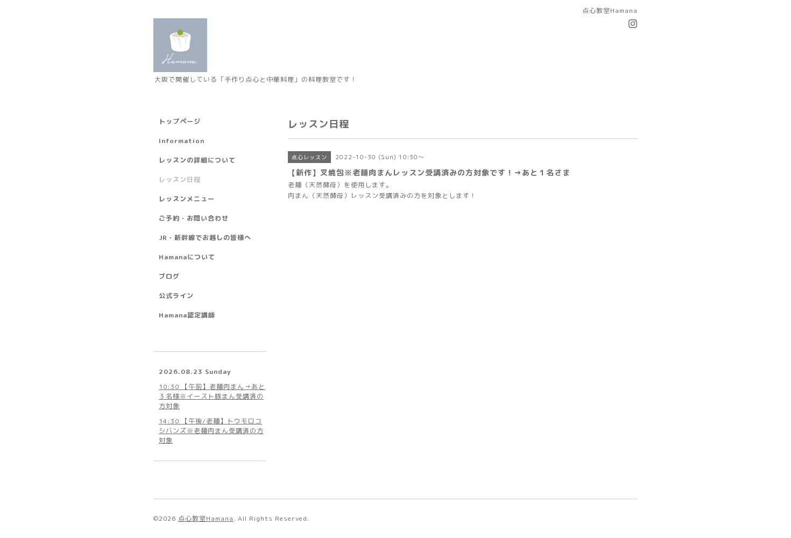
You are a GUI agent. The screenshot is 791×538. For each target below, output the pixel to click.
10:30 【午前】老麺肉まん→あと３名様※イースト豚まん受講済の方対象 (212, 396)
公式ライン (176, 295)
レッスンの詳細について (197, 160)
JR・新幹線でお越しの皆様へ (205, 237)
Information (181, 140)
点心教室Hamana (206, 518)
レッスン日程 (180, 179)
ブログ (169, 276)
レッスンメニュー (187, 198)
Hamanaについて (187, 256)
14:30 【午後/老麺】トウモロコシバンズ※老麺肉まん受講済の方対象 (211, 430)
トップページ (180, 121)
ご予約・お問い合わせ (194, 218)
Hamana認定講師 (187, 315)
